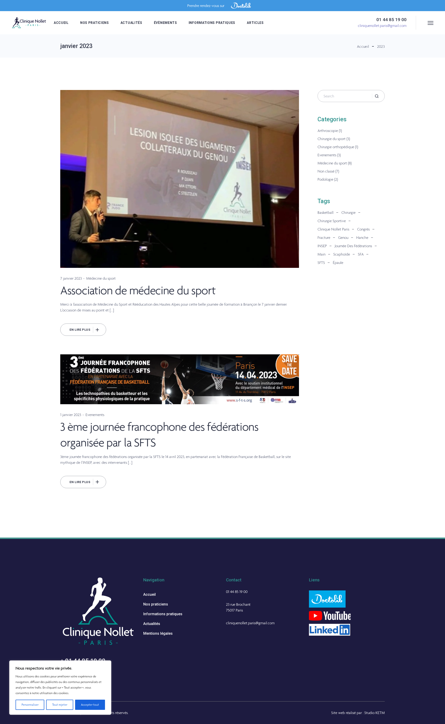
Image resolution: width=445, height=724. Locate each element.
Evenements (95, 414)
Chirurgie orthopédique (336, 146)
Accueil (149, 594)
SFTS (321, 262)
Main (321, 254)
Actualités (151, 623)
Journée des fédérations (353, 245)
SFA (361, 254)
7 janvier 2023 (71, 278)
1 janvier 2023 (70, 414)
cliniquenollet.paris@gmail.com (250, 623)
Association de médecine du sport (137, 290)
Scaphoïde (341, 254)
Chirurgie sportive (332, 220)
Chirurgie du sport (332, 138)
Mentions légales (158, 633)
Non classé (326, 171)
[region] (60, 687)
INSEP (322, 245)
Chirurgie (348, 212)
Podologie (325, 179)
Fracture (324, 237)
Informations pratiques (162, 614)
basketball (326, 212)
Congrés (363, 229)
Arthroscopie (328, 130)
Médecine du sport (101, 278)
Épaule (338, 262)
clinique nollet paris (333, 229)
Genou (343, 237)
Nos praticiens (155, 604)
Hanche (362, 237)
